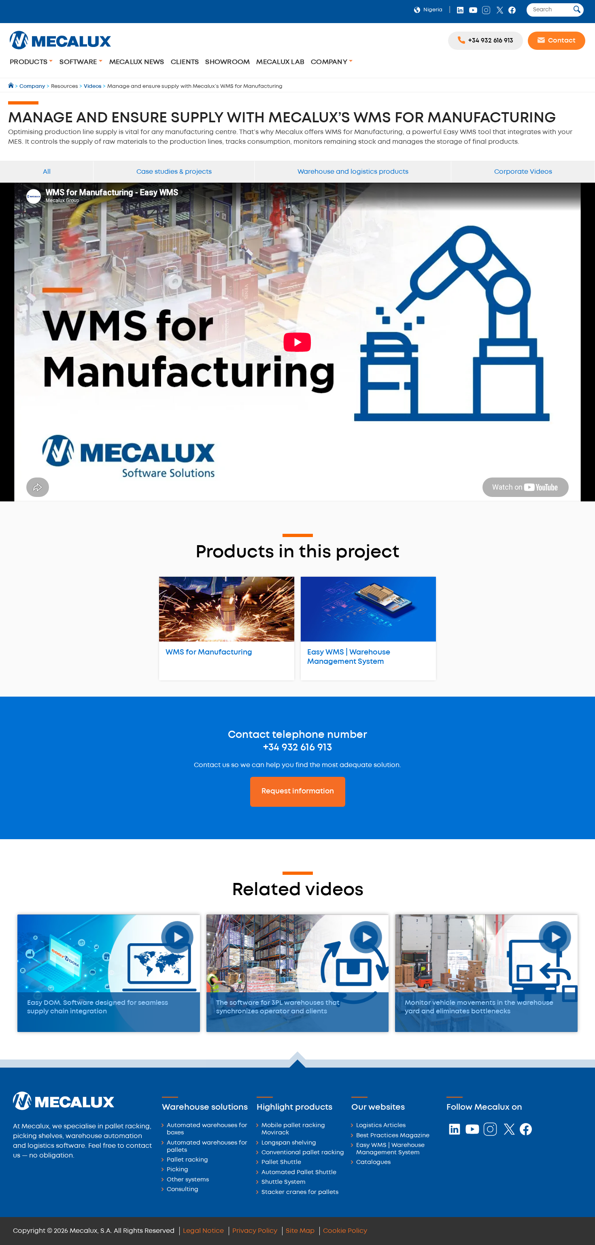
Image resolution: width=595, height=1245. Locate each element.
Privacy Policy (254, 1231)
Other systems (188, 1180)
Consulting (182, 1189)
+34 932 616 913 (297, 747)
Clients (185, 62)
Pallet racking (187, 1160)
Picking (177, 1170)
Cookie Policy (345, 1231)
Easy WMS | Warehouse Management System (348, 657)
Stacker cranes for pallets (299, 1192)
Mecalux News (136, 62)
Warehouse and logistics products (353, 172)
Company (330, 62)
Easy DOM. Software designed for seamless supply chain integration (97, 1007)
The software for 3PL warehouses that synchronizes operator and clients (278, 1007)
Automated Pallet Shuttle (298, 1172)
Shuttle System (283, 1182)
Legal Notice (203, 1231)
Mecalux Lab (280, 62)
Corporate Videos (523, 172)
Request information (297, 791)
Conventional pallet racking (302, 1152)
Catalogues (373, 1162)
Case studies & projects (174, 172)
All (47, 172)
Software (79, 62)
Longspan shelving (288, 1143)
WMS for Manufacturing (209, 652)
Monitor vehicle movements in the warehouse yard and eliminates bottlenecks (479, 1007)
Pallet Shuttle (281, 1162)
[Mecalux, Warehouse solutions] (60, 50)
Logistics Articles (381, 1125)
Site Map (300, 1231)
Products (29, 62)
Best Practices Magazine (392, 1135)
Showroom (227, 62)
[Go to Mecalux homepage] (11, 86)
